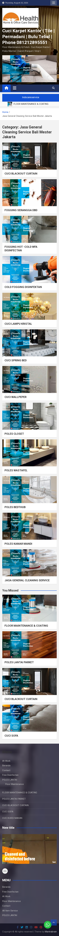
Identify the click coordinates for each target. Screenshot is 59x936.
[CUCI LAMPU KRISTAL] (29, 306)
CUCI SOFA (11, 735)
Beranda (6, 765)
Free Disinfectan (10, 775)
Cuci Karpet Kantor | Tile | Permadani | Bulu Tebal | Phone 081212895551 (28, 36)
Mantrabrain (51, 931)
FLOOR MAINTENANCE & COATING (26, 625)
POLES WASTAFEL (16, 470)
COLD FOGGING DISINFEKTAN (23, 287)
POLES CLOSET (14, 433)
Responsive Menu (53, 2)
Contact (6, 770)
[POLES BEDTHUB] (29, 489)
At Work (6, 761)
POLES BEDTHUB (15, 507)
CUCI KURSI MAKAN (12, 818)
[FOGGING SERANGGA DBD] (29, 192)
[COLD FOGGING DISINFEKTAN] (29, 269)
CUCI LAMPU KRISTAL (18, 323)
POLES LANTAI (9, 779)
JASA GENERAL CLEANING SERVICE (27, 580)
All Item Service (10, 910)
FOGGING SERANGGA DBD (21, 210)
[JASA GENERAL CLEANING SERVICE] (29, 562)
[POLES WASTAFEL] (29, 452)
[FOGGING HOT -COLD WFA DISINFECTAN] (29, 229)
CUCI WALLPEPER (15, 397)
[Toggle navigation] (15, 87)
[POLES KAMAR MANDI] (29, 526)
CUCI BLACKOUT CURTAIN (21, 173)
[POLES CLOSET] (29, 416)
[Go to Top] (54, 922)
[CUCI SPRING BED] (29, 342)
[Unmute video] (29, 849)
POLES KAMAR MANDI (18, 543)
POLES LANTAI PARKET (19, 662)
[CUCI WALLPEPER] (29, 379)
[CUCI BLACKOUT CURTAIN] (29, 156)
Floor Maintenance (14, 784)
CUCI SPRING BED (16, 360)
